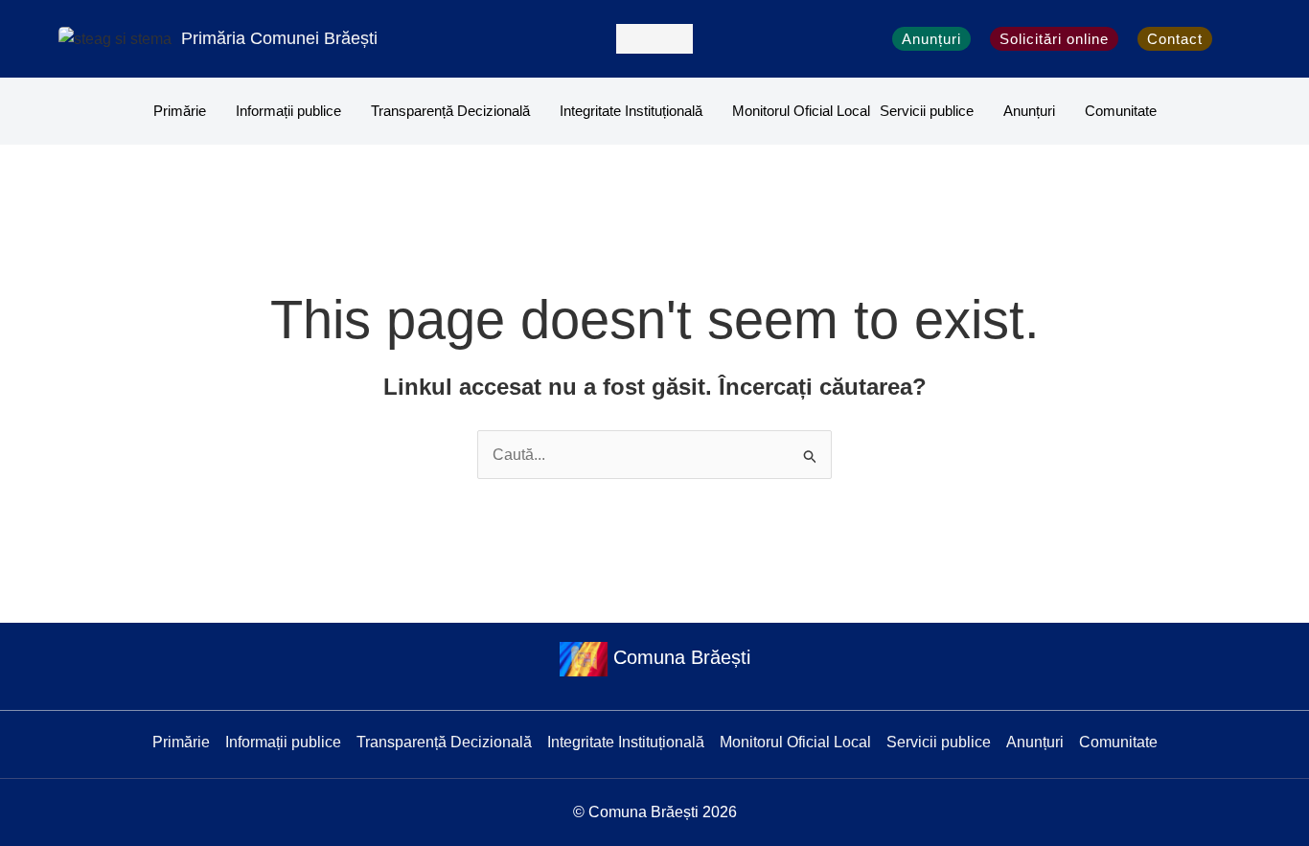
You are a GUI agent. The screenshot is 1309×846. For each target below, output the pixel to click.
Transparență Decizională (450, 111)
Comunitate (1121, 111)
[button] (654, 39)
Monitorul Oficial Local (801, 111)
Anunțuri (1029, 111)
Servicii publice (927, 111)
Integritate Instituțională (631, 111)
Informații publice (288, 111)
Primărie (179, 111)
